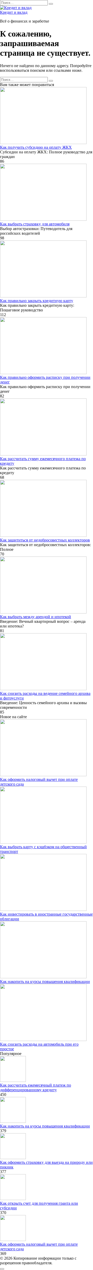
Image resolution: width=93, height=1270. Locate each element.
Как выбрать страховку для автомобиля (34, 224)
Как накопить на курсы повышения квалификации (45, 981)
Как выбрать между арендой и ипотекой (35, 617)
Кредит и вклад (13, 12)
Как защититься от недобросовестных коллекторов (45, 540)
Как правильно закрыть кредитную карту (36, 300)
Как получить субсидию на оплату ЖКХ (36, 147)
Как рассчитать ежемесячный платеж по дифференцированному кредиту (35, 1087)
